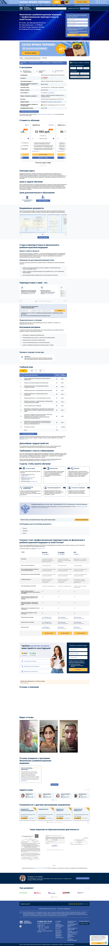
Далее (57, 481)
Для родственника (49, 474)
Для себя (47, 470)
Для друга (47, 477)
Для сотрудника (48, 472)
